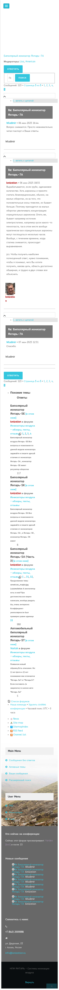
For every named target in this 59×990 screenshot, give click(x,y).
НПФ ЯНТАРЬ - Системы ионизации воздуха (29, 970)
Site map (18, 722)
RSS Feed (18, 730)
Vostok (14, 648)
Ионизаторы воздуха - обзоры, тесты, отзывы (22, 429)
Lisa (22, 61)
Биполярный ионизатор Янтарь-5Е (19, 409)
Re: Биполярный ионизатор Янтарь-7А (27, 865)
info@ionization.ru (15, 953)
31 (27, 576)
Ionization (11, 183)
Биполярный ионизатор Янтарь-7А (24, 55)
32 (31, 576)
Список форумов (20, 701)
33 (11, 620)
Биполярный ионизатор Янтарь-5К (19, 481)
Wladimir (11, 123)
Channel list (19, 734)
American (30, 61)
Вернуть (29, 982)
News (16, 718)
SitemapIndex (20, 726)
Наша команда (18, 704)
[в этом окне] (20, 561)
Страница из (32, 85)
